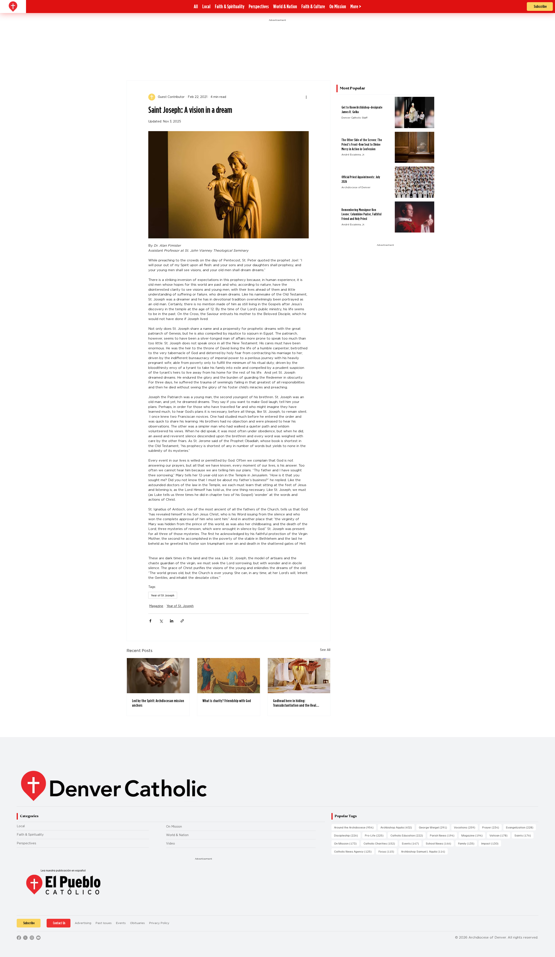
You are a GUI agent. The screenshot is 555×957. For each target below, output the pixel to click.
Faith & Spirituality (30, 834)
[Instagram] (32, 938)
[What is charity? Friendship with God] (228, 675)
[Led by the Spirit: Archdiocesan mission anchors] (158, 675)
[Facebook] (19, 938)
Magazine (156, 606)
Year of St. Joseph (162, 595)
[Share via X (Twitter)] (161, 621)
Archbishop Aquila (397, 827)
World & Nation (177, 835)
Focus (388, 851)
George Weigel (434, 827)
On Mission (174, 826)
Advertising (83, 923)
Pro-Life (375, 835)
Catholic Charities (381, 843)
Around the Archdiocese (355, 827)
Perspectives (26, 843)
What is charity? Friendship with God (226, 700)
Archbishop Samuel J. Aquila (424, 851)
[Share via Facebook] (150, 621)
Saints (524, 835)
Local (21, 826)
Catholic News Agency (354, 851)
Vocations (466, 827)
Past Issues (104, 923)
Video (170, 843)
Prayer (492, 827)
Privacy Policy (159, 923)
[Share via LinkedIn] (172, 621)
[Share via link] (182, 621)
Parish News (443, 835)
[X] (25, 938)
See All (325, 650)
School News (440, 843)
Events (411, 843)
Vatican (500, 835)
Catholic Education (408, 835)
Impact (491, 843)
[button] (355, 6)
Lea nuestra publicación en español (63, 870)
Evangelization (521, 827)
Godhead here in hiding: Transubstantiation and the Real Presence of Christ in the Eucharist (296, 703)
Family (467, 843)
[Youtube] (38, 938)
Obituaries (137, 923)
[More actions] (306, 97)
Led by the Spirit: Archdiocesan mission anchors (158, 703)
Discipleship (347, 835)
